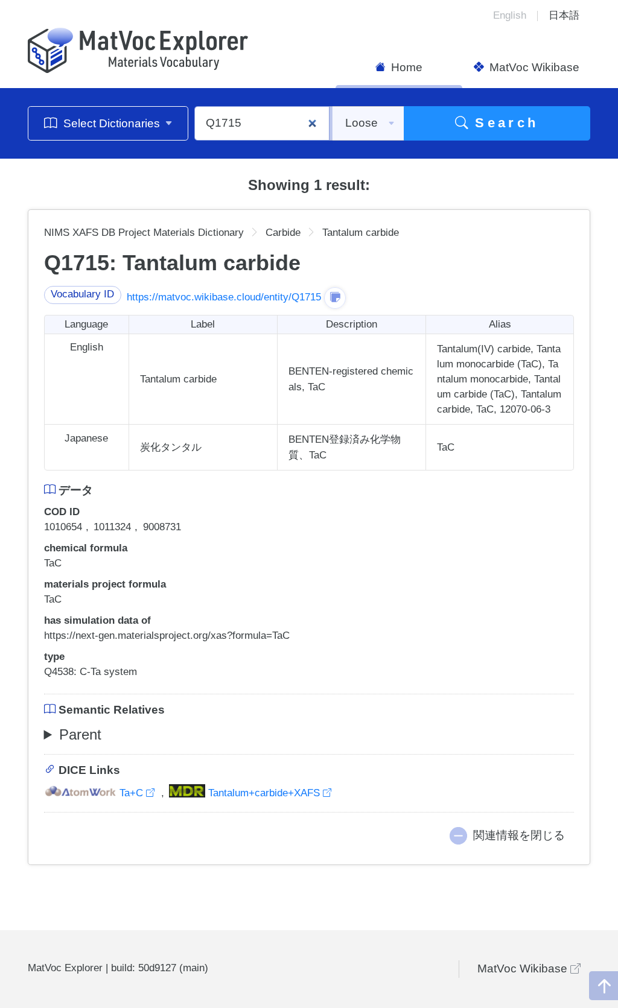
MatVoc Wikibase (532, 67)
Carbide (283, 232)
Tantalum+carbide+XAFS (264, 793)
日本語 (564, 15)
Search (503, 122)
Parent (80, 734)
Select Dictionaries (111, 123)
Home (405, 67)
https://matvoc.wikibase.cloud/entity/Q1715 (224, 297)
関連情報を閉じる (519, 835)
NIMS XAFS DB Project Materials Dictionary (144, 232)
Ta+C (131, 793)
